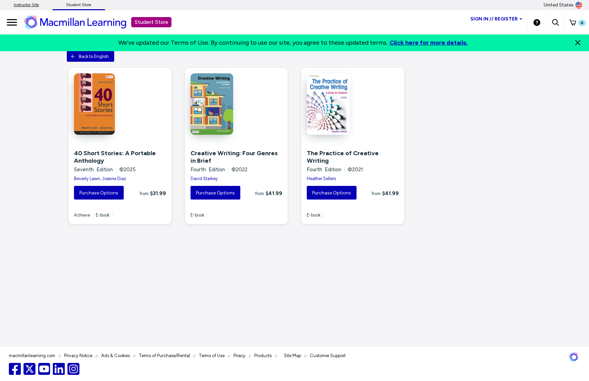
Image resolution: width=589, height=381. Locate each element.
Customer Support (328, 355)
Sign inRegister (494, 19)
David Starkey (204, 178)
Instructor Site (26, 4)
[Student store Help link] (537, 22)
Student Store (78, 4)
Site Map (292, 355)
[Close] (578, 42)
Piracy (239, 355)
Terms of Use (212, 355)
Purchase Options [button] (98, 193)
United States (559, 5)
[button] (555, 22)
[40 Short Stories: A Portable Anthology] (120, 104)
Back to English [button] (94, 56)
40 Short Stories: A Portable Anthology (115, 156)
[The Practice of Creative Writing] (353, 104)
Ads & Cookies (115, 355)
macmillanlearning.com (32, 355)
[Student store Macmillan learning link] (80, 22)
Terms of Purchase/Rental (164, 355)
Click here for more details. (429, 42)
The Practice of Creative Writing (343, 156)
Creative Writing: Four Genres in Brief (234, 156)
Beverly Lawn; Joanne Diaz (100, 178)
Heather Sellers (321, 178)
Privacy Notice (78, 355)
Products (263, 355)
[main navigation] (12, 22)
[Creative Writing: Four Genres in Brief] (237, 104)
